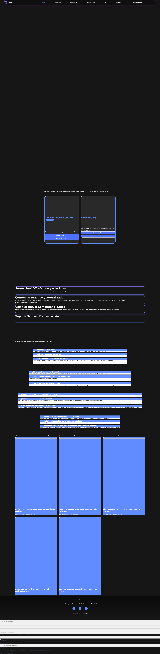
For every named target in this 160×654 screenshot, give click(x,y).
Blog (105, 2)
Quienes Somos (57, 2)
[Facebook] (73, 608)
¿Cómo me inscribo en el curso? (45, 372)
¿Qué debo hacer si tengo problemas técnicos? (62, 421)
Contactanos (118, 2)
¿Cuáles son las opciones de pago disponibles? (52, 376)
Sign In (13, 651)
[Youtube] (80, 608)
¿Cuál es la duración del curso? (49, 354)
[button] (80, 350)
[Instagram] (86, 608)
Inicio (43, 2)
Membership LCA (74, 2)
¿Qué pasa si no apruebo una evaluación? (38, 406)
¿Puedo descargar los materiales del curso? (39, 394)
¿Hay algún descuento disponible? (46, 383)
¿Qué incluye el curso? (45, 350)
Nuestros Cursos (91, 2)
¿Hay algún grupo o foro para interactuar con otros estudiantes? (70, 426)
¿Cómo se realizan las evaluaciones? (36, 399)
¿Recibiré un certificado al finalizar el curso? (61, 416)
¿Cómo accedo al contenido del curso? (52, 359)
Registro (9, 651)
